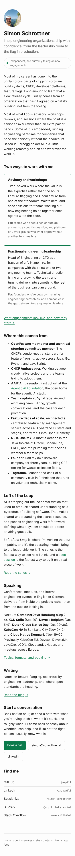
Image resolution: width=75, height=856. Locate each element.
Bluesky (37, 807)
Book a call (14, 745)
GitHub (37, 782)
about (16, 840)
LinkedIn (13, 756)
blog (57, 840)
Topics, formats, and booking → (27, 657)
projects (48, 840)
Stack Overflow (37, 815)
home (7, 840)
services (27, 840)
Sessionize (37, 798)
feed (6, 844)
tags (65, 840)
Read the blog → (16, 695)
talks (38, 840)
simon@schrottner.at (46, 745)
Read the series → (17, 572)
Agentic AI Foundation (27, 388)
